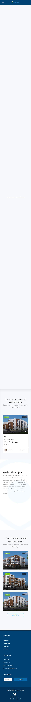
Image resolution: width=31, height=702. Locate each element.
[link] (15, 424)
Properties (7, 643)
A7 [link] (5, 561)
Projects (6, 640)
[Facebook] (11, 699)
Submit (20, 679)
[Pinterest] (20, 699)
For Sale (24, 417)
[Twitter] (14, 699)
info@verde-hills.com (11, 668)
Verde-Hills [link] (10, 450)
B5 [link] (5, 437)
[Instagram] (17, 699)
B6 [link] (5, 581)
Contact (6, 649)
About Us (6, 646)
